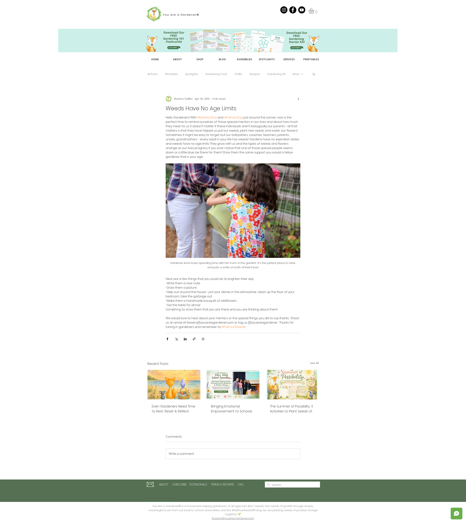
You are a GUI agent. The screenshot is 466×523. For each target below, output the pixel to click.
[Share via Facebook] (167, 339)
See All (314, 363)
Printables (171, 74)
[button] (314, 10)
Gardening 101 (276, 74)
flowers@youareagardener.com (233, 518)
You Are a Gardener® (181, 15)
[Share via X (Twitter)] (176, 339)
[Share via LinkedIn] (185, 339)
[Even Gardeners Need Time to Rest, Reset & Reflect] (173, 384)
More (296, 74)
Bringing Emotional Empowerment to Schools (231, 408)
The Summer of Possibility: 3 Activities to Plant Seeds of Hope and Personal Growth (291, 409)
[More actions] (298, 99)
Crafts (238, 74)
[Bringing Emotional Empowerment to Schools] (233, 385)
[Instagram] (283, 9)
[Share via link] (194, 339)
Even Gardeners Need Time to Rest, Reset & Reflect (173, 408)
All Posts (152, 74)
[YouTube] (301, 9)
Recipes (255, 74)
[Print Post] (203, 339)
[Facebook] (292, 9)
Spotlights (191, 74)
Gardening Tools (216, 74)
